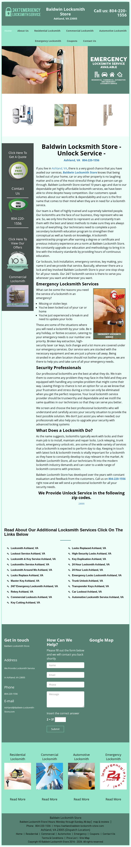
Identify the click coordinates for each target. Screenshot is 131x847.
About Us (22, 30)
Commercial (48, 834)
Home (8, 30)
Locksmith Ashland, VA (24, 548)
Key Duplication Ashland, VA (89, 559)
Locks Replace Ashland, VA (27, 575)
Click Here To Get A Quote (18, 155)
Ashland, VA (72, 160)
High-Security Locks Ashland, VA (91, 553)
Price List (72, 838)
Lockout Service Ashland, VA (28, 553)
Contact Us (89, 41)
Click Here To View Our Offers (18, 243)
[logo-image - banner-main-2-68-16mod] (65, 70)
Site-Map (84, 838)
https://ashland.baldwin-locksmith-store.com (79, 826)
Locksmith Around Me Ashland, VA (31, 569)
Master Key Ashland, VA (25, 580)
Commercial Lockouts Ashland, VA (31, 597)
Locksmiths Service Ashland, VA (30, 564)
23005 (81, 503)
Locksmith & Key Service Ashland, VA (33, 559)
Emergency (80, 834)
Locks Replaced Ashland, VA (89, 548)
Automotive (64, 834)
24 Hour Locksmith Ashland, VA (91, 564)
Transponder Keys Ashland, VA (90, 586)
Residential (32, 834)
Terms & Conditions (52, 838)
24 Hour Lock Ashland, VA (87, 569)
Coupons (72, 41)
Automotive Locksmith (113, 30)
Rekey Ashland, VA (22, 591)
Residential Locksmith (47, 30)
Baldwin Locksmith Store (80, 172)
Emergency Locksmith (48, 41)
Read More (17, 799)
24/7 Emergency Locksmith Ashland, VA (34, 586)
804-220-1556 (118, 13)
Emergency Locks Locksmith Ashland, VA (97, 575)
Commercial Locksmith (79, 30)
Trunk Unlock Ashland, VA (87, 580)
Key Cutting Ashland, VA (25, 602)
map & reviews (101, 821)
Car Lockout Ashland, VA (87, 591)
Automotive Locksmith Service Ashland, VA (98, 597)
